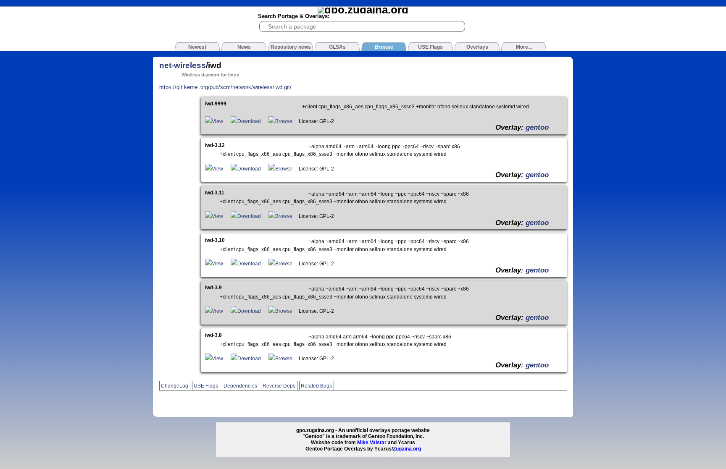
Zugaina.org (407, 448)
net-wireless (182, 65)
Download (249, 121)
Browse (283, 121)
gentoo (537, 127)
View (217, 121)
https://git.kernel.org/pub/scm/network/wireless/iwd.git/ (225, 87)
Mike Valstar (372, 442)
